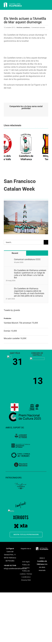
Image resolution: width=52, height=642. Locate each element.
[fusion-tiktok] (22, 557)
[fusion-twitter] (24, 553)
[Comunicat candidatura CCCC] (9, 259)
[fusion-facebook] (21, 553)
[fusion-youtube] (31, 553)
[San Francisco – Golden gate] (26, 201)
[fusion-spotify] (26, 557)
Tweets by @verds (12, 310)
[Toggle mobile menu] (47, 5)
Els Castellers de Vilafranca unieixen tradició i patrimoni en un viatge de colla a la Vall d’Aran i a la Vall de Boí (30, 274)
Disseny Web (26, 580)
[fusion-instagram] (27, 553)
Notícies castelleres (23, 27)
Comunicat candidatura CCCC (27, 259)
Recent (15, 253)
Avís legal (25, 562)
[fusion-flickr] (29, 557)
